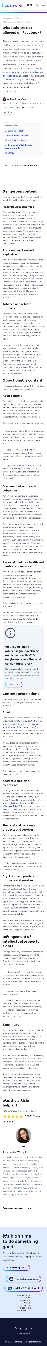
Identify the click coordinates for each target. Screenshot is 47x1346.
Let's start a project (16, 1267)
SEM (31, 107)
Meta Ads (21, 107)
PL (31, 5)
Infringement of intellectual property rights (19, 146)
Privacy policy (23, 1333)
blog (19, 18)
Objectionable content (16, 135)
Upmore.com (7, 18)
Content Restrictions (15, 140)
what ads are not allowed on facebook (18, 22)
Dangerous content (14, 130)
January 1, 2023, (13, 806)
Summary (9, 152)
